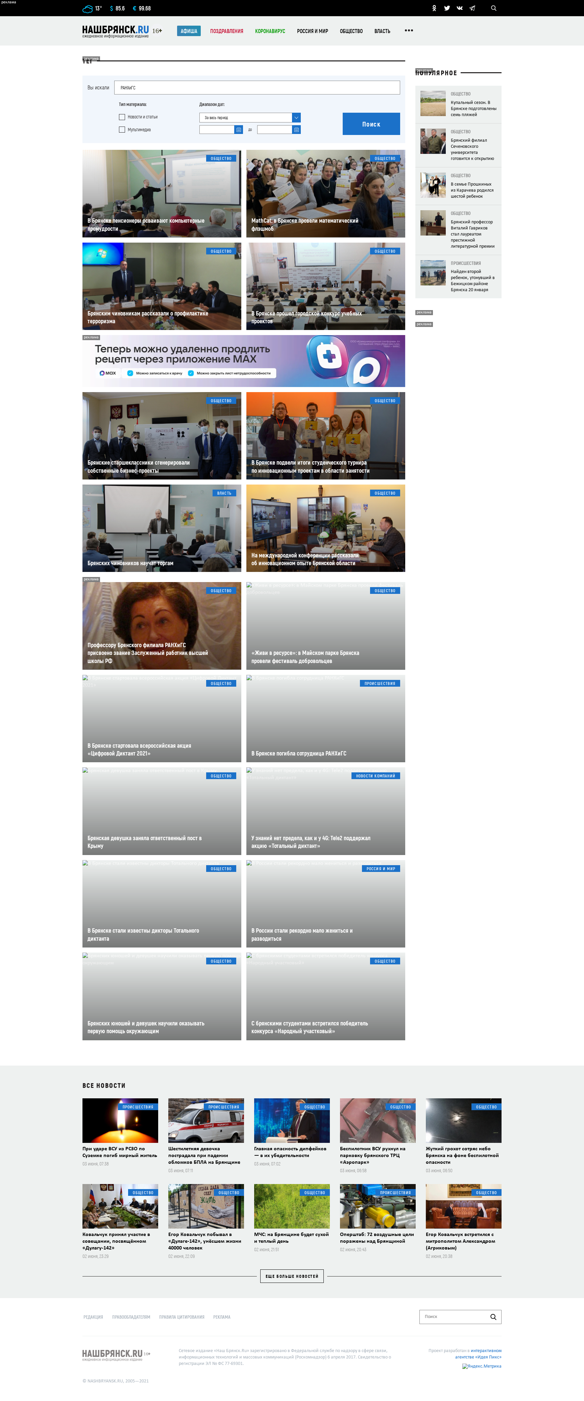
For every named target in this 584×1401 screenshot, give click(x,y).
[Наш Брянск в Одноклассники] (434, 8)
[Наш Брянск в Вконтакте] (460, 8)
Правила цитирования (181, 1317)
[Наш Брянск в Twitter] (447, 8)
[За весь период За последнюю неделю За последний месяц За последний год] (250, 117)
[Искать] (493, 1317)
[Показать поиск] (494, 8)
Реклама (221, 1317)
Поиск (371, 124)
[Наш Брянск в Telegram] (472, 8)
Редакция (93, 1317)
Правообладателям (131, 1317)
